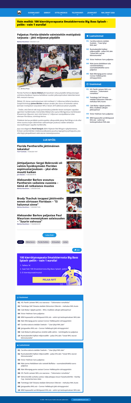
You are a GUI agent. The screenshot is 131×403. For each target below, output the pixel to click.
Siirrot (47, 13)
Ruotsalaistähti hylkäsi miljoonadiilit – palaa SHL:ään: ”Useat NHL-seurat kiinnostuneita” (49, 337)
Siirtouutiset (56, 242)
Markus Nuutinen (23, 42)
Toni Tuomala (21, 152)
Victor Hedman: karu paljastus (32, 313)
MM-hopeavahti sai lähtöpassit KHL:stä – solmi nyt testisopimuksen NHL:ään (50, 317)
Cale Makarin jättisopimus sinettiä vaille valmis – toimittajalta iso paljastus (49, 332)
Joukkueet (92, 13)
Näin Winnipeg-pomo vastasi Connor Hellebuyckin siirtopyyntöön (46, 321)
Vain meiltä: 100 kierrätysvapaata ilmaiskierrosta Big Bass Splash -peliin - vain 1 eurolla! (62, 23)
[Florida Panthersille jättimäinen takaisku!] (74, 152)
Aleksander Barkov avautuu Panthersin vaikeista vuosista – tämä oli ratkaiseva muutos (37, 183)
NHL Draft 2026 (108, 13)
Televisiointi (77, 13)
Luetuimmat (24, 345)
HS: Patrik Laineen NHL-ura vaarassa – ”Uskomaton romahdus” (45, 302)
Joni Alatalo (21, 175)
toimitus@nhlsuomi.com (80, 400)
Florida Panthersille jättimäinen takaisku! (38, 147)
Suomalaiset (34, 13)
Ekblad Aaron (30, 242)
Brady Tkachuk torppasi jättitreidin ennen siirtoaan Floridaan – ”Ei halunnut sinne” (40, 201)
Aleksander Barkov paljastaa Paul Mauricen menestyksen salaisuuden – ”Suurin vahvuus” (41, 218)
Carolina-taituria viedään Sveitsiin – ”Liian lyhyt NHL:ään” (42, 324)
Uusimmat (23, 297)
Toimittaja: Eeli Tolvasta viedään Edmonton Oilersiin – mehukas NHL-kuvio (49, 306)
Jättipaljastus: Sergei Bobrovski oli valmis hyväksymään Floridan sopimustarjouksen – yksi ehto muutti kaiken (39, 167)
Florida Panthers (43, 242)
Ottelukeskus (61, 13)
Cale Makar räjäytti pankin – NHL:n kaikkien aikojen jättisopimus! (46, 310)
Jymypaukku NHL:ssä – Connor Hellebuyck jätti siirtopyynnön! (45, 328)
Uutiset (65, 242)
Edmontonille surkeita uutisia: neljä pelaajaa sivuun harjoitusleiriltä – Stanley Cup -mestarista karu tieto (50, 378)
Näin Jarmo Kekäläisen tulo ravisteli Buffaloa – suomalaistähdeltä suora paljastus (48, 364)
